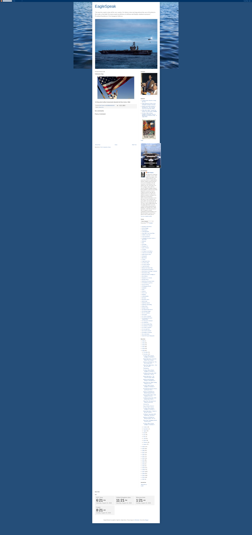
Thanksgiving (146, 368)
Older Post (134, 144)
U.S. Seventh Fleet (146, 329)
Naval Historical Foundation (147, 269)
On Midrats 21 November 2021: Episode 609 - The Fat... (149, 374)
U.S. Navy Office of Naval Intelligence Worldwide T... (149, 356)
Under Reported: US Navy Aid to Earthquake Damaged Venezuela (149, 104)
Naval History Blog (146, 272)
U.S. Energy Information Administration (147, 318)
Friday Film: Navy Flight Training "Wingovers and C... (150, 383)
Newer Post (97, 144)
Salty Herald (144, 301)
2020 (143, 446)
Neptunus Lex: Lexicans (147, 277)
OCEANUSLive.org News (147, 282)
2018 (143, 450)
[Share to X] (122, 105)
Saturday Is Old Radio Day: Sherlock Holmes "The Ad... (149, 418)
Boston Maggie (145, 228)
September (145, 428)
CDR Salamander (145, 231)
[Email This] (119, 105)
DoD (143, 242)
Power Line (144, 292)
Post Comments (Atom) (106, 147)
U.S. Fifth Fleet (145, 322)
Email (142, 140)
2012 (143, 461)
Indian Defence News (146, 254)
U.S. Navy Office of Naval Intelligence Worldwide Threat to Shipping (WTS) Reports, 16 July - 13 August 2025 (149, 115)
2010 (143, 465)
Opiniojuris (144, 287)
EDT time (99, 497)
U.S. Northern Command (147, 325)
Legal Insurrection (146, 261)
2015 (143, 456)
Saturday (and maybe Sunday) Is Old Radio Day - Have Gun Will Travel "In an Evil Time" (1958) (148, 107)
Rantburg (144, 294)
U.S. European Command (147, 320)
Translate (151, 223)
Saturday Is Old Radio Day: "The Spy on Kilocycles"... (150, 362)
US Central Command (146, 330)
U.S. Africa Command (146, 316)
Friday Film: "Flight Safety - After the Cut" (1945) (150, 366)
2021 (143, 350)
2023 (143, 346)
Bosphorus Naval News (147, 226)
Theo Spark (144, 314)
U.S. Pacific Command (146, 327)
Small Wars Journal (146, 302)
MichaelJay (137, 520)
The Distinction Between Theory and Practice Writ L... (150, 389)
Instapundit (144, 256)
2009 (143, 467)
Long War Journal (145, 266)
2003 (143, 479)
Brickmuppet (144, 229)
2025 (143, 342)
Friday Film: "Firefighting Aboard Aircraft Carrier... (150, 421)
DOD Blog (144, 244)
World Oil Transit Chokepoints (148, 335)
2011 (143, 463)
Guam (98, 507)
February (145, 442)
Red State (144, 297)
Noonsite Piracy (145, 279)
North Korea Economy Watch (148, 281)
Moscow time (140, 497)
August (145, 430)
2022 (143, 348)
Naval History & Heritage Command (149, 271)
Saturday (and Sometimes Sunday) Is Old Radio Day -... (149, 380)
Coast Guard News (146, 236)
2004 (143, 477)
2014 (143, 458)
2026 (143, 340)
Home (116, 144)
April (144, 438)
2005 (143, 475)
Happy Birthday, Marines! (148, 406)
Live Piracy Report (146, 264)
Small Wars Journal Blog (147, 304)
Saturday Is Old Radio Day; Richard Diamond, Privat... (149, 392)
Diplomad (144, 241)
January (145, 444)
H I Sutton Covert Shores (147, 251)
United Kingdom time (123, 497)
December (145, 352)
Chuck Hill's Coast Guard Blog (148, 233)
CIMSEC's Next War (146, 234)
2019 (143, 448)
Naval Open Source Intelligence (148, 274)
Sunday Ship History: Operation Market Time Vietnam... (149, 359)
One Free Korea (145, 284)
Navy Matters (145, 276)
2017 (143, 452)
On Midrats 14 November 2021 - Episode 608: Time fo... (150, 398)
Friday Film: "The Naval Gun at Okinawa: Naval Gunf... (149, 401)
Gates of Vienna (145, 247)
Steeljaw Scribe (145, 307)
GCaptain (144, 249)
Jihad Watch (144, 257)
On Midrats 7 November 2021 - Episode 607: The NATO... (149, 415)
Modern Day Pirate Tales (147, 267)
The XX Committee (146, 312)
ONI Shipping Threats (146, 286)
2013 (143, 460)
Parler (143, 289)
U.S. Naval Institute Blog (147, 324)
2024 (143, 344)
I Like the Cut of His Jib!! (147, 252)
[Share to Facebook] (123, 105)
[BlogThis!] (121, 105)
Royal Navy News (145, 299)
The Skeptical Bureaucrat (147, 309)
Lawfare (143, 259)
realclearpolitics (145, 296)
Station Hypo (144, 306)
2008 (143, 469)
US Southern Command (147, 332)
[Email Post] (117, 105)
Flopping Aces (145, 246)
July (144, 432)
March (144, 440)
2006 (143, 473)
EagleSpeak (105, 6)
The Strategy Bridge (146, 311)
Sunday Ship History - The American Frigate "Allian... (149, 377)
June (144, 434)
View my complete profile (146, 216)
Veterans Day (101, 107)
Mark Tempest (150, 172)
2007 (143, 471)
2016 (143, 454)
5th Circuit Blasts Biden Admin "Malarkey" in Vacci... (149, 395)
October (145, 427)
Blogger (146, 520)
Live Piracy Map (145, 262)
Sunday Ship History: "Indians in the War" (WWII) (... (149, 411)
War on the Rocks (145, 334)
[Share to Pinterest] (124, 105)
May (144, 436)
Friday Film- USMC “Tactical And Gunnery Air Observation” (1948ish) (149, 111)
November (145, 354)
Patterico (144, 291)
